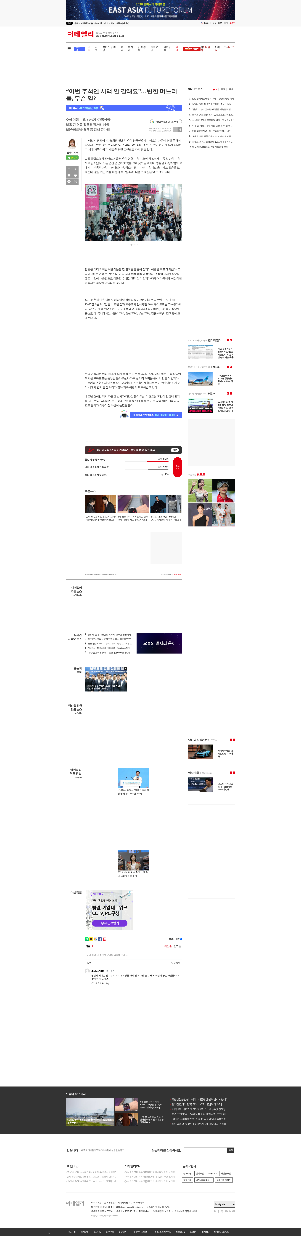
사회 (96, 48)
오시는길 (97, 1232)
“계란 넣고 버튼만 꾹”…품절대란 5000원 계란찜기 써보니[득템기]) (116, 652)
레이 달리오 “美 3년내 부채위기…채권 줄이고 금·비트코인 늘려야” (204, 1123)
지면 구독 (177, 574)
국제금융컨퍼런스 (204, 1180)
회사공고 (84, 1232)
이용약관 (122, 1232)
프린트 (75, 175)
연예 (231, 89)
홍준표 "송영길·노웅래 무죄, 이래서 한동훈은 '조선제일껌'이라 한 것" (205, 1114)
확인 (231, 1150)
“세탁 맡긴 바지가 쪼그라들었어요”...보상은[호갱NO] (197, 1109)
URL (75, 182)
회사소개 (72, 1232)
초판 (226, 23)
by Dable (78, 713)
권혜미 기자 (72, 152)
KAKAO (69, 182)
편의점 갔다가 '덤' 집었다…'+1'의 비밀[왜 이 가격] (195, 1104)
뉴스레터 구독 (166, 574)
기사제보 (205, 1232)
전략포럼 (200, 1173)
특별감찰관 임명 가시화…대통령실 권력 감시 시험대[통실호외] (202, 1099)
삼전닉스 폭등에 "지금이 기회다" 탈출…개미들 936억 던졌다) (114, 643)
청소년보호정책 (140, 1232)
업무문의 (110, 1232)
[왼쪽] (122, 668)
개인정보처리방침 (221, 1232)
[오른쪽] (125, 668)
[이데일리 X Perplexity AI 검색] (124, 108)
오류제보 (193, 1232)
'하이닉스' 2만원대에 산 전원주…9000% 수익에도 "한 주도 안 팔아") (116, 648)
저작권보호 (180, 1232)
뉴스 (215, 89)
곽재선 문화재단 (224, 1180)
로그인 (232, 23)
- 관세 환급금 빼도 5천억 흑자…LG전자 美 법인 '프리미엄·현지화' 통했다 (92, 1176)
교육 (122, 48)
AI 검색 (78, 49)
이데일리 (95, 34)
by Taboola (77, 595)
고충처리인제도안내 (162, 1232)
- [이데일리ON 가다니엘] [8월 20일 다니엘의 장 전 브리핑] (149, 1176)
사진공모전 (226, 1173)
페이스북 (69, 169)
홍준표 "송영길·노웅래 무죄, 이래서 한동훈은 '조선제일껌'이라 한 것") (117, 639)
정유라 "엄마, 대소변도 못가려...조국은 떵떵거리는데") (110, 634)
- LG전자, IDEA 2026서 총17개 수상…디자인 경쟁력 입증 (91, 1181)
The (229, 47)
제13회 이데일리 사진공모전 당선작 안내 (99, 1150)
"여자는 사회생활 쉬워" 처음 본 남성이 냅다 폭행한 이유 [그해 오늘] (204, 1119)
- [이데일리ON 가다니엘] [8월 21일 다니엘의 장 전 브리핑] (149, 1172)
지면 (220, 23)
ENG (206, 23)
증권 (223, 89)
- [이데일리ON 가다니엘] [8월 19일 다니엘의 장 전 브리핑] (149, 1181)
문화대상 (187, 1173)
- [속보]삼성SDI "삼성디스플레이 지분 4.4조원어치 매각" (91, 1172)
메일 (69, 175)
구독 (214, 23)
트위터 (75, 169)
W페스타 (212, 1173)
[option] (125, 23)
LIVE (69, 23)
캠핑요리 (187, 1180)
